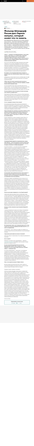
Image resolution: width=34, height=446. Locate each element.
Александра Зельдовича (8, 241)
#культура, (5, 298)
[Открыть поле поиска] (23, 1)
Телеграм (13, 303)
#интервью (8, 298)
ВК (17, 303)
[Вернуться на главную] (5, 1)
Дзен (21, 303)
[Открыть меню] (2, 1)
